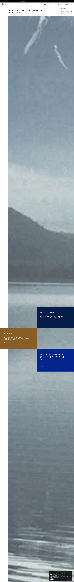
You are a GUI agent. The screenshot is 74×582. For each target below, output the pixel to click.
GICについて (45, 4)
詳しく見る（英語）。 (58, 574)
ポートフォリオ (55, 4)
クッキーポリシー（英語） (62, 576)
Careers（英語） (66, 4)
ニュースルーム (60, 4)
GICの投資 (50, 4)
